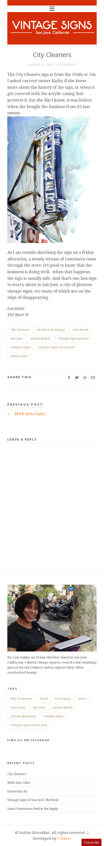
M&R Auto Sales (26, 413)
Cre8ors (64, 838)
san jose (16, 338)
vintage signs (21, 347)
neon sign (18, 707)
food (43, 698)
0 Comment (67, 65)
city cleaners (20, 330)
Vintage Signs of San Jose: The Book (32, 800)
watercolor (19, 356)
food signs (63, 698)
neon (82, 698)
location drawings (51, 330)
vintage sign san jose (73, 338)
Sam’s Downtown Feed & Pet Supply (32, 809)
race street (80, 330)
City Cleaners (16, 774)
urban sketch (40, 338)
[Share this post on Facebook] (69, 378)
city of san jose (22, 698)
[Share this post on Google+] (85, 378)
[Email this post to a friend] (93, 378)
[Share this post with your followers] (77, 378)
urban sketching (23, 716)
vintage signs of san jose (56, 347)
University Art (17, 791)
